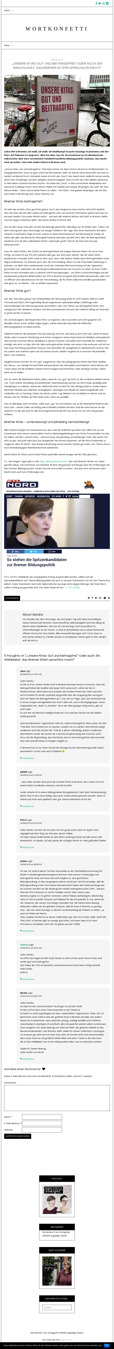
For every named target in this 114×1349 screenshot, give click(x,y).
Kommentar (10, 1082)
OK (107, 1346)
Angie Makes (66, 1339)
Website (8, 1129)
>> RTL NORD (72, 587)
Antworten (28, 758)
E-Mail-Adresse (13, 1123)
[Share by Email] (105, 598)
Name (8, 1116)
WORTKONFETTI (57, 29)
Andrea (24, 944)
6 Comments (12, 598)
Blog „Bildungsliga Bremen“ (54, 461)
